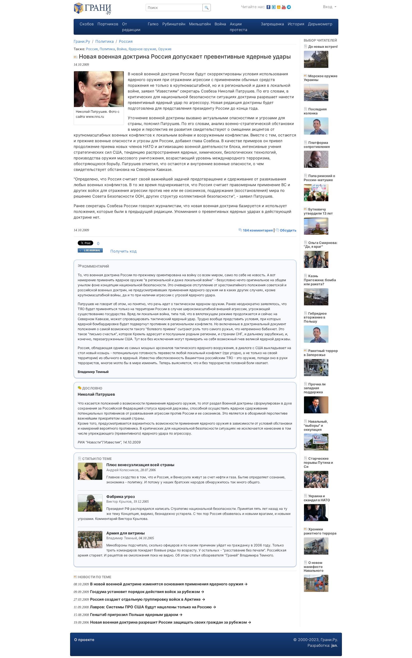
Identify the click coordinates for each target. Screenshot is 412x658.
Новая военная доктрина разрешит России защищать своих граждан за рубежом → (170, 622)
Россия (126, 41)
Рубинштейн (173, 24)
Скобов (87, 24)
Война (220, 24)
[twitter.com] (274, 6)
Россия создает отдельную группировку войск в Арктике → (147, 599)
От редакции (131, 27)
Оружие (164, 49)
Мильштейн (200, 24)
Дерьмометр (320, 24)
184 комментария (257, 230)
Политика (104, 41)
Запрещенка (272, 24)
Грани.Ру (82, 41)
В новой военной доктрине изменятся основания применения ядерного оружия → (169, 584)
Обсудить (287, 230)
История (296, 24)
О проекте (84, 639)
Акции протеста (238, 27)
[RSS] (279, 6)
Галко (153, 24)
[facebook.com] (268, 6)
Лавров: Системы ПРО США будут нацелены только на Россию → (153, 606)
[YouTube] (284, 6)
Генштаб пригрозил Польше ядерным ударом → (136, 614)
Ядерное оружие (142, 49)
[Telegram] (289, 6)
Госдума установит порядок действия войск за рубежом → (147, 591)
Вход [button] (328, 6)
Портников (108, 24)
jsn (334, 645)
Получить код (123, 251)
